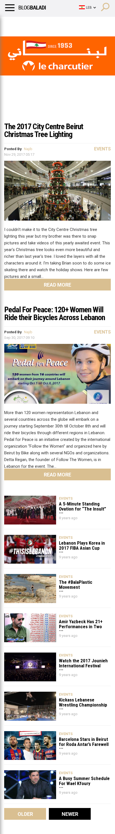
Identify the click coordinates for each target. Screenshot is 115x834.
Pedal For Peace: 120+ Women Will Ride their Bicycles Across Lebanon (54, 313)
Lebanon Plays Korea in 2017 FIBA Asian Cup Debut (82, 545)
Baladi (76, 23)
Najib (28, 149)
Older (25, 814)
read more (57, 285)
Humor (36, 23)
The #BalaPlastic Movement (75, 584)
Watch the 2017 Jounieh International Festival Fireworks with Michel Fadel (83, 663)
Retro (56, 23)
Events (102, 149)
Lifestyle (12, 23)
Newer (70, 814)
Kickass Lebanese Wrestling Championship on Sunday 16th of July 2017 (83, 702)
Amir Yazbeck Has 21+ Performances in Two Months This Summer (80, 624)
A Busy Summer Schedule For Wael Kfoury (84, 781)
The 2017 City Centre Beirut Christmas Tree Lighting (43, 130)
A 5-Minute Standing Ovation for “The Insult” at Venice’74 (82, 506)
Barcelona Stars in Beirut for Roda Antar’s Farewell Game (84, 741)
